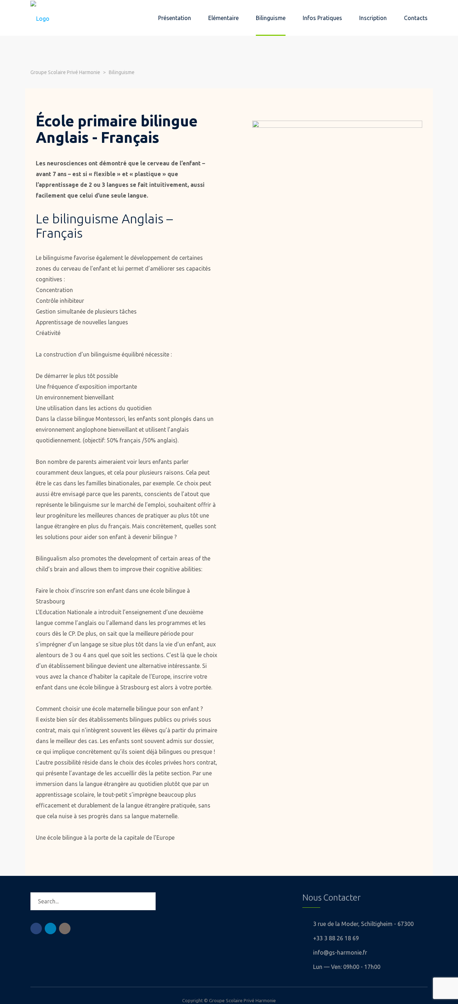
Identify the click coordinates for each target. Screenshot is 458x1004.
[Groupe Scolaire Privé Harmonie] (39, 18)
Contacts (416, 18)
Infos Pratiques (322, 18)
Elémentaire (223, 18)
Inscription (373, 18)
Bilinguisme (271, 18)
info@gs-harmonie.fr (340, 952)
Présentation (174, 18)
